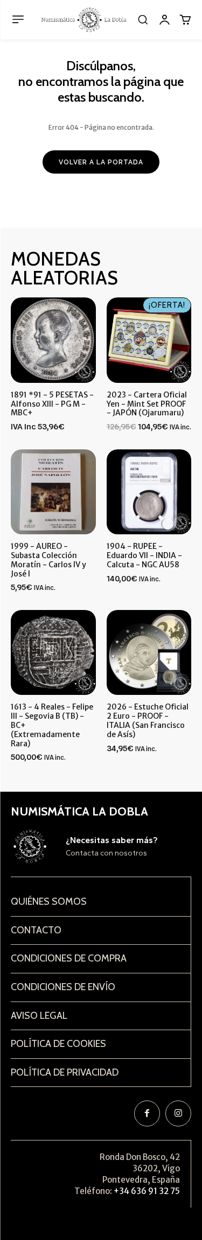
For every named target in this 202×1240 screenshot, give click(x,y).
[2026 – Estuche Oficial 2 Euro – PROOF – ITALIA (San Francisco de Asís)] (149, 652)
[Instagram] (178, 1113)
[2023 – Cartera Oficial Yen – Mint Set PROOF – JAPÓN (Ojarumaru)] (149, 340)
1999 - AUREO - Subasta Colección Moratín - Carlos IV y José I (48, 559)
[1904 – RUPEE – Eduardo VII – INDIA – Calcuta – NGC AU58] (149, 492)
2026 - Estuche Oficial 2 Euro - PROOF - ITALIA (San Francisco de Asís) (148, 720)
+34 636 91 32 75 (147, 1191)
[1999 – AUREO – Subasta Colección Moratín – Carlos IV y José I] (53, 492)
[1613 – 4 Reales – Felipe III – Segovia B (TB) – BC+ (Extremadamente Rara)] (53, 652)
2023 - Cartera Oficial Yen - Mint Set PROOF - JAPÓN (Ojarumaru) (147, 404)
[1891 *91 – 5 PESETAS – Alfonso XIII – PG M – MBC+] (53, 340)
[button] (143, 19)
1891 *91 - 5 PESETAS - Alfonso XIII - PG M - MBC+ (52, 404)
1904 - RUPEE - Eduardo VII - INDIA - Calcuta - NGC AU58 (144, 555)
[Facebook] (147, 1113)
